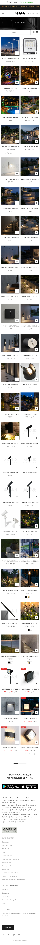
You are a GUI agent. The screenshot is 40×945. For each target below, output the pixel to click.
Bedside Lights (24, 800)
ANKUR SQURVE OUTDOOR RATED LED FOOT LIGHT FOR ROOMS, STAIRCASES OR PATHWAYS (29, 689)
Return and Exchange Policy (10, 859)
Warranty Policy (7, 856)
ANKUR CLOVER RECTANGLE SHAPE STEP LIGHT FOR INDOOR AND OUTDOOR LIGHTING (29, 267)
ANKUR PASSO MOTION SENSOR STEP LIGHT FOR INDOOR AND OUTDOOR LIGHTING (29, 355)
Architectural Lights (9, 798)
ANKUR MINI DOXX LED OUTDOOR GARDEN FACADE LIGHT (29, 532)
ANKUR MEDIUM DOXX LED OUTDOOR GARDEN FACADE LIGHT (29, 502)
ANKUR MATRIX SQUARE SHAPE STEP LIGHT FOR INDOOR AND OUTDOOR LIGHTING (10, 179)
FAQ (3, 852)
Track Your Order (7, 845)
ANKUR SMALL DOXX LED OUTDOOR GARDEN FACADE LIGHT (10, 532)
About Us (5, 890)
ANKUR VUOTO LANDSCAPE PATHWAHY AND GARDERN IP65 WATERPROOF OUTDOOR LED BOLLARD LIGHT (30, 561)
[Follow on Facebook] (3, 935)
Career (4, 903)
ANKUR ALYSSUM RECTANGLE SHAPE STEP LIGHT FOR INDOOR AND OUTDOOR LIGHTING (10, 267)
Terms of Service (7, 866)
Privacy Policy (6, 862)
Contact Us (5, 842)
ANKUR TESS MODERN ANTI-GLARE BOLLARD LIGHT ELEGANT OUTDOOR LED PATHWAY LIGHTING (29, 590)
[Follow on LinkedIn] (19, 935)
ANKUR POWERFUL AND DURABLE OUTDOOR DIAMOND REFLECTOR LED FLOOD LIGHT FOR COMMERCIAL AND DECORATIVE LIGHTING (30, 59)
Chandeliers (11, 805)
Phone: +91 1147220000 (9, 876)
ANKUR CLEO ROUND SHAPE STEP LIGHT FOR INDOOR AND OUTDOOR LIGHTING (30, 209)
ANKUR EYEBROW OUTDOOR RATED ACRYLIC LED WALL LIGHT (29, 748)
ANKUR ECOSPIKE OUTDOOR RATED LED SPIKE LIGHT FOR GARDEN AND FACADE (10, 689)
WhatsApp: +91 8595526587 (11, 873)
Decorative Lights (17, 810)
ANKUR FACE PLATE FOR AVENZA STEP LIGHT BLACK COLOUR (10, 326)
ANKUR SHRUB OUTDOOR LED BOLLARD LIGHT (10, 656)
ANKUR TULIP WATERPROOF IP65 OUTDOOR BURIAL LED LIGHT (10, 561)
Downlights (15, 815)
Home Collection (13, 819)
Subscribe (8, 928)
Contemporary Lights (18, 807)
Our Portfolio (6, 896)
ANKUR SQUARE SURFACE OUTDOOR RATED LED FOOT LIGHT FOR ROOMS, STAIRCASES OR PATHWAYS (10, 718)
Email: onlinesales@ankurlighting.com (13, 879)
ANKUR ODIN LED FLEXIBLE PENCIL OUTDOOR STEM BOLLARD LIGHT (30, 623)
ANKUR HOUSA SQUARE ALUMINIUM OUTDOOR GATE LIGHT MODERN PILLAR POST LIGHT (29, 718)
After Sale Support (7, 849)
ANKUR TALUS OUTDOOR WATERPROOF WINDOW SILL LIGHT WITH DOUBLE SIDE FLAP (29, 385)
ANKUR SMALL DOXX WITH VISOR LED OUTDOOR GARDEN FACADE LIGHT (10, 473)
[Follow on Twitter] (8, 935)
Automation (20, 798)
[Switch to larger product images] (33, 32)
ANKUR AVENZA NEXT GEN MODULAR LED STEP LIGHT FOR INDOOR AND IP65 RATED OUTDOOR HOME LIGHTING (30, 326)
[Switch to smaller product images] (37, 32)
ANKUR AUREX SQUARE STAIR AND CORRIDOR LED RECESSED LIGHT (29, 656)
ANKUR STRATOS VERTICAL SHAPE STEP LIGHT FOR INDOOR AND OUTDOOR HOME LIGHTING (10, 355)
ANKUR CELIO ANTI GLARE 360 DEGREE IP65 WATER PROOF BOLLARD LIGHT (30, 147)
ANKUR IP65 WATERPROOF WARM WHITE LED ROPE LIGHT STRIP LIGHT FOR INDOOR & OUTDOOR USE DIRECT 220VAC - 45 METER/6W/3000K (30, 88)
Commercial (21, 805)
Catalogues (5, 893)
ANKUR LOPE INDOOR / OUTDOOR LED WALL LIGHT (10, 748)
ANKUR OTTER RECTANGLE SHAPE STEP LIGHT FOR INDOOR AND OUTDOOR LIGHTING (30, 238)
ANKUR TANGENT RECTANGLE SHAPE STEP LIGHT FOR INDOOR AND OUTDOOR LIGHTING (30, 179)
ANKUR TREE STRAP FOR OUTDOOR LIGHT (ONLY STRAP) (10, 414)
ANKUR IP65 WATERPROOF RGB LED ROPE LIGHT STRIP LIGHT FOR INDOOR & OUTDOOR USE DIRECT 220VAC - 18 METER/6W (10, 118)
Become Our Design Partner (10, 900)
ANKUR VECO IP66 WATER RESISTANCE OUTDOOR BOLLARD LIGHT (30, 118)
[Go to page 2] (24, 761)
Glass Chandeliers (16, 817)
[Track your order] (29, 13)
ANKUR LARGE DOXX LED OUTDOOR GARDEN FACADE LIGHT (10, 502)
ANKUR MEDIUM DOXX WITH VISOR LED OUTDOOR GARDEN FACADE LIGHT (29, 444)
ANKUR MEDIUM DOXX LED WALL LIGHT (10, 444)
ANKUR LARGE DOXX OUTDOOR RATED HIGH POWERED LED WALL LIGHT (30, 414)
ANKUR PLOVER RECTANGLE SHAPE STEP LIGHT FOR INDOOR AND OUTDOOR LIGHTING (10, 238)
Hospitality (11, 822)
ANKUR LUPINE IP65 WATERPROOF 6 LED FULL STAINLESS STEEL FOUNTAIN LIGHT (10, 88)
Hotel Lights (20, 822)
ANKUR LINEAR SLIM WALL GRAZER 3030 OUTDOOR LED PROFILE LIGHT (10, 623)
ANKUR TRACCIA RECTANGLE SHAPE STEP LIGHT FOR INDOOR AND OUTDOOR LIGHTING (10, 209)
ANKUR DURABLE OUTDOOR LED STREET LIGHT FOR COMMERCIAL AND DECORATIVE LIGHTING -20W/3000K (10, 59)
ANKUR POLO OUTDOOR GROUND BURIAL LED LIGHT (10, 385)
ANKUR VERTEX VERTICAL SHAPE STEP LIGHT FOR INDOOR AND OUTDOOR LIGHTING (29, 297)
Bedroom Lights (13, 800)
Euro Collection (25, 815)
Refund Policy (6, 869)
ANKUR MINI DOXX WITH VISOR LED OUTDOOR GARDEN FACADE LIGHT (29, 473)
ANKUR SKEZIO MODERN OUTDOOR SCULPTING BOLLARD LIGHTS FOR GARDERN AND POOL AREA (10, 590)
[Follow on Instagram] (14, 935)
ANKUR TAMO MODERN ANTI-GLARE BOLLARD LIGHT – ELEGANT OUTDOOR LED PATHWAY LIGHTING (10, 147)
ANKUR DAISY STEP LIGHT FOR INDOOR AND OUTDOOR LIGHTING (10, 297)
